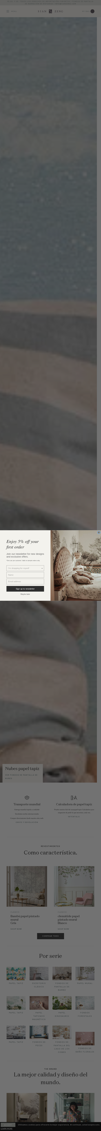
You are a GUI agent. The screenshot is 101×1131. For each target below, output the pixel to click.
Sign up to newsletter (25, 589)
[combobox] (24, 568)
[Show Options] (42, 568)
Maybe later (25, 594)
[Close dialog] (98, 532)
